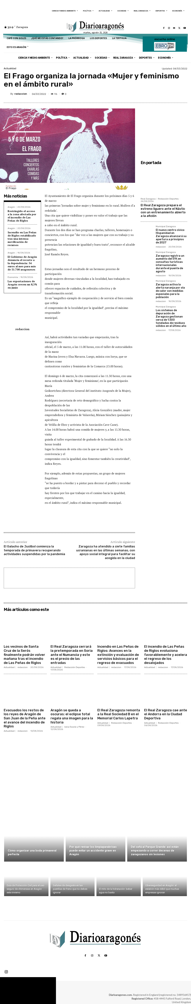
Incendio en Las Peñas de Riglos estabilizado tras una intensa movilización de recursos (22, 239)
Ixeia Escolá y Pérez (74, 727)
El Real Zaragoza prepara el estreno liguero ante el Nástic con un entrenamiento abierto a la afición (163, 210)
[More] (183, 94)
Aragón (11, 207)
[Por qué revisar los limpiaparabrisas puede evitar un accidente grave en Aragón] (95, 840)
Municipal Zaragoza (166, 226)
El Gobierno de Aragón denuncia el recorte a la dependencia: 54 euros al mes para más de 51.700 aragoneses (22, 263)
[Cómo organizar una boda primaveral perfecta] (34, 840)
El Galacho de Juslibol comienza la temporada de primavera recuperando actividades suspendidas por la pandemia (34, 550)
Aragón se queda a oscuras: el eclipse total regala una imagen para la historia (72, 716)
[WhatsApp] (174, 94)
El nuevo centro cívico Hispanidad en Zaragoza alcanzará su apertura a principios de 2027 (171, 236)
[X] (179, 28)
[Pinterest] (166, 94)
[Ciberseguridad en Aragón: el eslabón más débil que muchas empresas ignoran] (165, 879)
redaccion (20, 94)
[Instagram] (169, 28)
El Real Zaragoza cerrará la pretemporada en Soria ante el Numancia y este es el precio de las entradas (72, 655)
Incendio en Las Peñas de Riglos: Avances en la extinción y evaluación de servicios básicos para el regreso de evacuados (118, 655)
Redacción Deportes (168, 199)
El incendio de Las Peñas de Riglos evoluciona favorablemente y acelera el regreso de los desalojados (165, 655)
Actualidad (10, 68)
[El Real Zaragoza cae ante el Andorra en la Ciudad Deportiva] (165, 691)
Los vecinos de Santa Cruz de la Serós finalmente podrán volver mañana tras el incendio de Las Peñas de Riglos (24, 655)
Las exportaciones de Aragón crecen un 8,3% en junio (22, 284)
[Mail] (174, 28)
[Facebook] (163, 28)
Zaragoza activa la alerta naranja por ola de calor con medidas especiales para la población (170, 291)
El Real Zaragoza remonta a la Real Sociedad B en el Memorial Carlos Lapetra (118, 714)
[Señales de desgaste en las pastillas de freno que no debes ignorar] (72, 879)
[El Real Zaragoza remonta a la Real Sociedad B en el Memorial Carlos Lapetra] (118, 691)
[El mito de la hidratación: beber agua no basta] (118, 879)
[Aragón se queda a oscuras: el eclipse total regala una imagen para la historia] (72, 691)
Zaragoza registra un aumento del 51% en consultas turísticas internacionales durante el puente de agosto (170, 263)
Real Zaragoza (148, 199)
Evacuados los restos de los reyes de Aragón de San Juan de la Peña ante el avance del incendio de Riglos (25, 718)
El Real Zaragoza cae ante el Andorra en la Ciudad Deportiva (165, 714)
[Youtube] (184, 28)
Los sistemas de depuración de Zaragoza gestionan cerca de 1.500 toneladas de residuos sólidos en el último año (171, 318)
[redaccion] (7, 94)
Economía (13, 277)
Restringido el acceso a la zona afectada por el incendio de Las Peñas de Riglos (22, 215)
